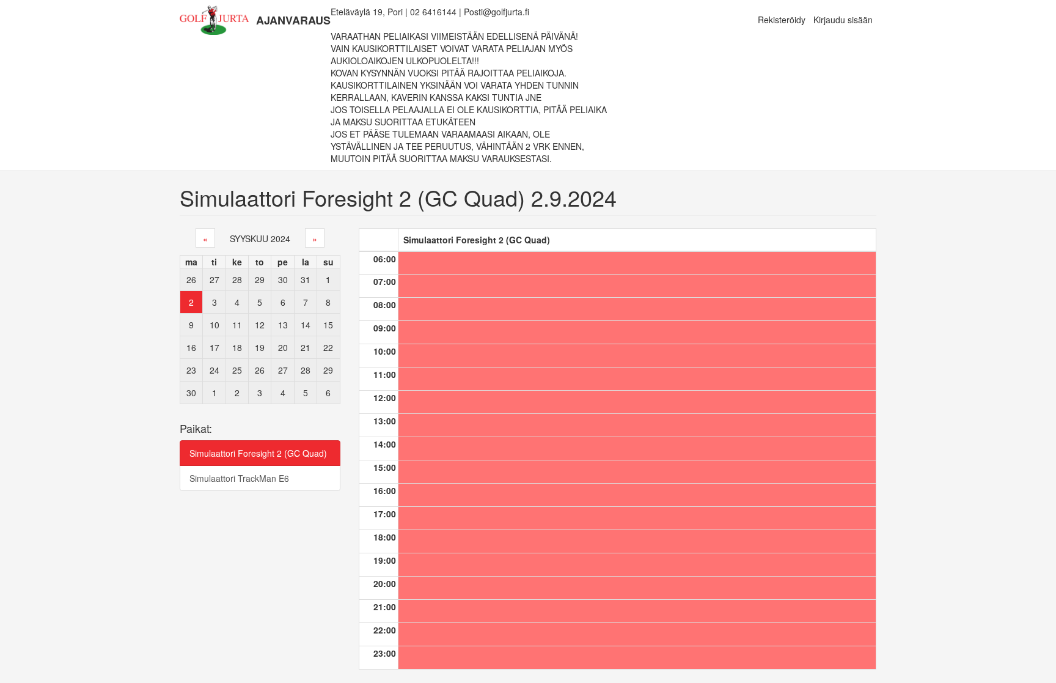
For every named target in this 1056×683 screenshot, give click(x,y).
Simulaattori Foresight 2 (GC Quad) (258, 453)
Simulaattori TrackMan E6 (239, 478)
